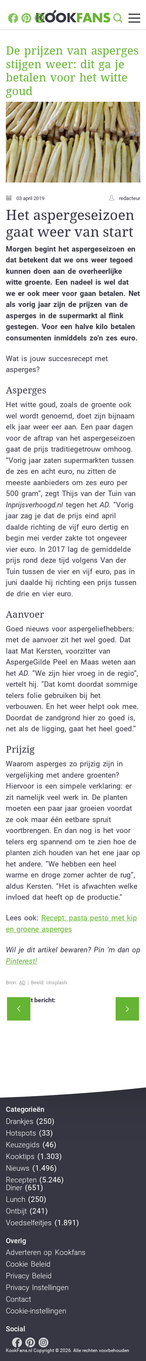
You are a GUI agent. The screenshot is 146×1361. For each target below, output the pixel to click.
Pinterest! (21, 961)
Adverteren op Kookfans (46, 1252)
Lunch (15, 1199)
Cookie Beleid (28, 1264)
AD (22, 982)
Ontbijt (16, 1211)
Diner (14, 1188)
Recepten (21, 1180)
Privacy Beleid (29, 1276)
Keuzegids (23, 1145)
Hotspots (21, 1133)
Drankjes (19, 1121)
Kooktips (20, 1157)
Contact (18, 1299)
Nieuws (18, 1168)
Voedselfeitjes (29, 1223)
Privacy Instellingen (37, 1288)
